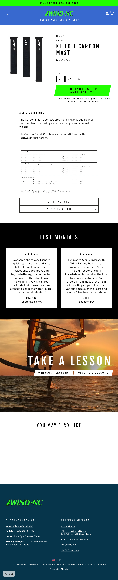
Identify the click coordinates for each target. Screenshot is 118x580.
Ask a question (59, 209)
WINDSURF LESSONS (53, 373)
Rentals (65, 19)
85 (78, 78)
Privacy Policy (68, 544)
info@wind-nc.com (19, 526)
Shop (76, 19)
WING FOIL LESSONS (93, 373)
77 (69, 78)
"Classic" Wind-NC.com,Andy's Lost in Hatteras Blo (75, 532)
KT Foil (61, 40)
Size (59, 73)
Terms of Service (70, 550)
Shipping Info (59, 202)
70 (60, 78)
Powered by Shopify (59, 569)
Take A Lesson (48, 19)
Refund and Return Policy (74, 539)
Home (59, 36)
